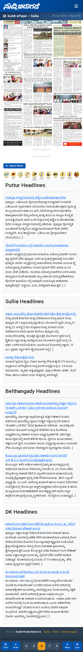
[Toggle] (76, 6)
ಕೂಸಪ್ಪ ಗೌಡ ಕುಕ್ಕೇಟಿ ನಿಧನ (19, 357)
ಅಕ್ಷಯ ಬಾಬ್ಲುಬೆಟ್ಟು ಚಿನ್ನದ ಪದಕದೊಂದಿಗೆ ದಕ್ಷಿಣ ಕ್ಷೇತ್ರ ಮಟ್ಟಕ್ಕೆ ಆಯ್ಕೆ (40, 313)
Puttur (56, 631)
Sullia (47, 631)
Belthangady (69, 631)
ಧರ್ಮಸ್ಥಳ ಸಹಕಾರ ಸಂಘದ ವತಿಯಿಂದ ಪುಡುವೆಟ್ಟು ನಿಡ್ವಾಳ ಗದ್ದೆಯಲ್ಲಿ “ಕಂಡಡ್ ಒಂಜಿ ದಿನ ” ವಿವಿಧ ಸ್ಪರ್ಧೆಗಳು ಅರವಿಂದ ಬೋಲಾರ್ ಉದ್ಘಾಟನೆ (40, 408)
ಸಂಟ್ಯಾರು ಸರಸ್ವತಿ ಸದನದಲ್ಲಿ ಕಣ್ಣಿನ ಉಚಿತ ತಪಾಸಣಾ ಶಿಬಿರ (35, 197)
